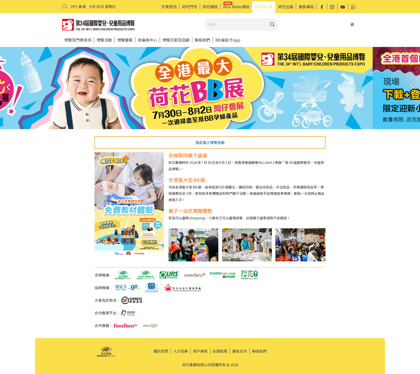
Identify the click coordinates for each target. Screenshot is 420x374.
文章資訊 (169, 6)
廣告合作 (239, 351)
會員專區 (306, 6)
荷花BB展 (264, 6)
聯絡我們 (202, 40)
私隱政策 (220, 351)
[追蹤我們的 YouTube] (343, 6)
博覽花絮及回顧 (176, 40)
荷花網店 (210, 6)
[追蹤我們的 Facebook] (322, 6)
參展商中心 (147, 40)
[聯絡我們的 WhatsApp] (353, 6)
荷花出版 (285, 6)
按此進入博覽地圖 (210, 142)
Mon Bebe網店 (236, 6)
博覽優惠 (125, 40)
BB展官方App (227, 40)
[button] (413, 87)
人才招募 (180, 351)
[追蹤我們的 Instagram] (332, 6)
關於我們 (161, 351)
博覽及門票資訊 (77, 40)
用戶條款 (200, 351)
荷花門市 (189, 6)
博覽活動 (104, 40)
